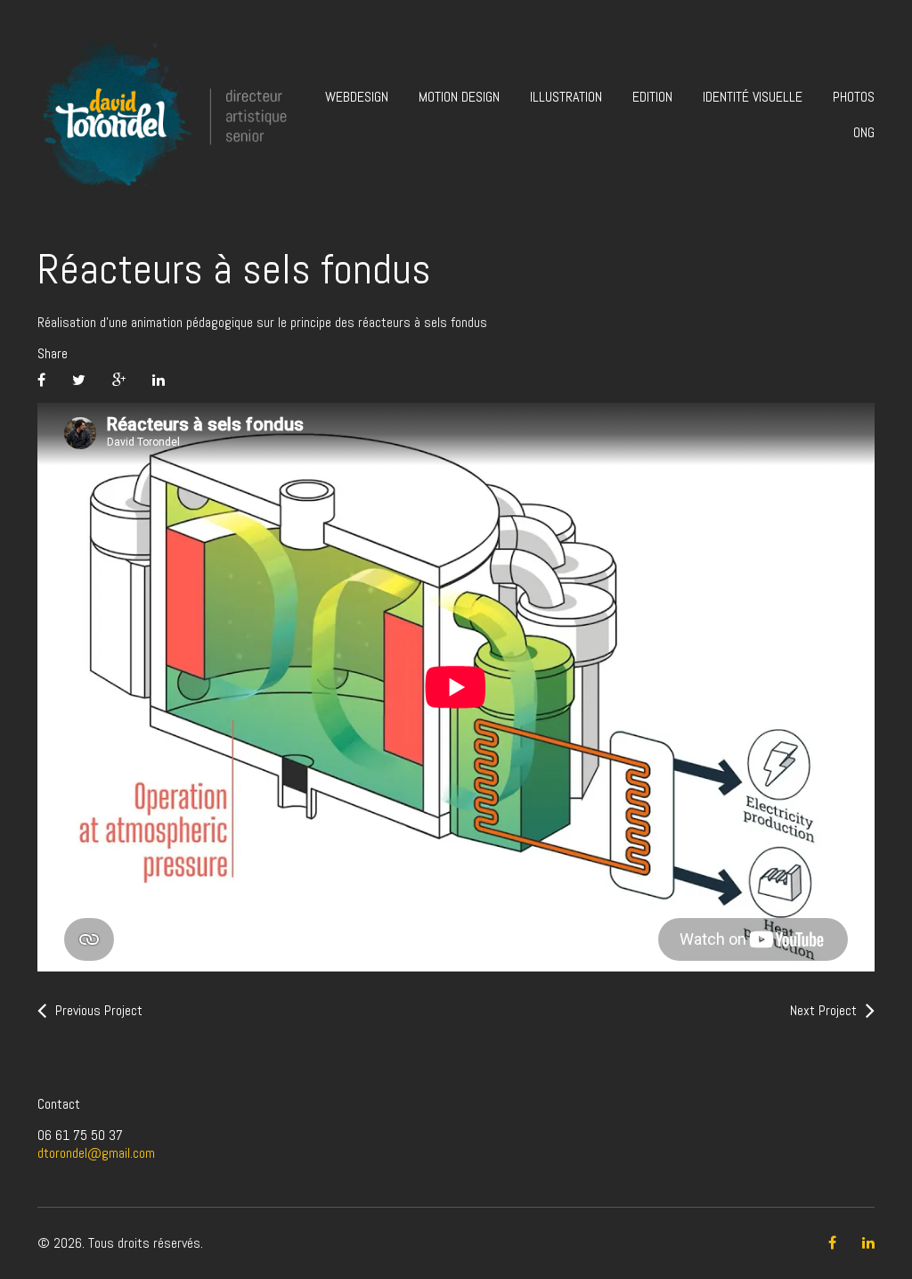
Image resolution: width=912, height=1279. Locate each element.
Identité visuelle (752, 96)
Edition (652, 96)
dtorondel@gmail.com (96, 1153)
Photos (854, 96)
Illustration (566, 96)
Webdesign (356, 96)
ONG (864, 132)
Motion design (459, 96)
